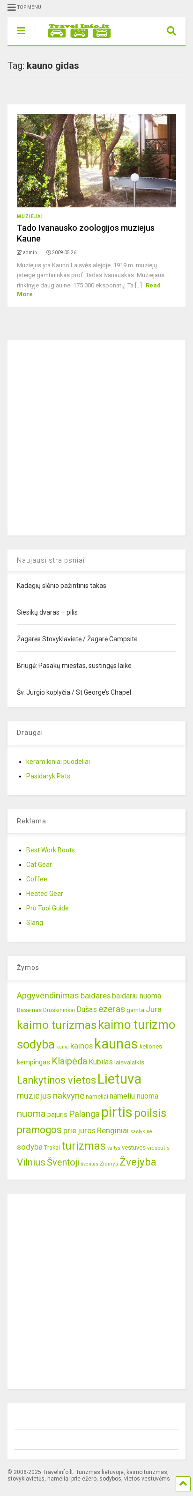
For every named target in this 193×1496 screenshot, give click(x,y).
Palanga (84, 1114)
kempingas (33, 1062)
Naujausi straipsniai (51, 560)
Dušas (86, 1009)
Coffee (36, 879)
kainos (81, 1045)
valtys (113, 1148)
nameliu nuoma (134, 1096)
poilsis (150, 1113)
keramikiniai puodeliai (58, 761)
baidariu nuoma (136, 995)
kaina (62, 1047)
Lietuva (119, 1079)
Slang (34, 922)
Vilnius (31, 1162)
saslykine (141, 1132)
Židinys (109, 1163)
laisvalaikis (129, 1062)
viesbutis (158, 1147)
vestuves (134, 1147)
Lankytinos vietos (56, 1080)
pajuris (57, 1114)
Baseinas (29, 1009)
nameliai (97, 1096)
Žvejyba (137, 1162)
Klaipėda (69, 1061)
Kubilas (101, 1061)
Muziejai (30, 216)
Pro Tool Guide (47, 908)
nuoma (31, 1113)
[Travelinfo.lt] (75, 38)
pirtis (117, 1112)
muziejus (34, 1095)
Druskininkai (59, 1009)
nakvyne (68, 1095)
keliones (151, 1046)
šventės (89, 1164)
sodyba (30, 1146)
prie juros (79, 1130)
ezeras (111, 1009)
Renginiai (113, 1130)
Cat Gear (39, 864)
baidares (96, 995)
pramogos (39, 1130)
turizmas (83, 1145)
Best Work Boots (50, 850)
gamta (135, 1009)
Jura (154, 1009)
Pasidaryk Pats (48, 776)
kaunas (116, 1044)
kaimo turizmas (56, 1025)
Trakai (52, 1147)
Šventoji (63, 1162)
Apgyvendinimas (48, 995)
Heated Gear (44, 893)
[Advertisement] (96, 436)
